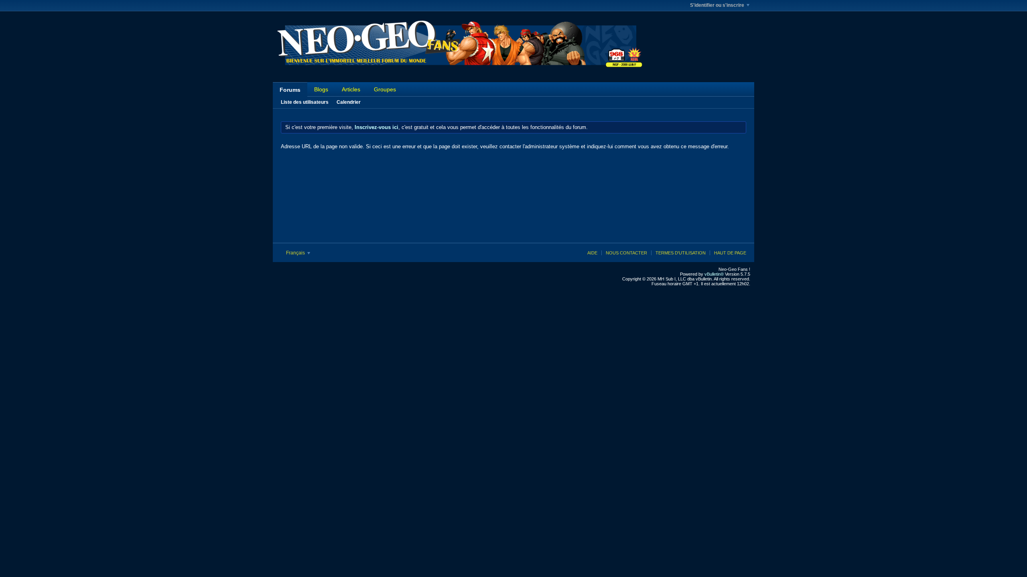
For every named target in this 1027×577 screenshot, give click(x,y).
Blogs (321, 89)
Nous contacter (626, 252)
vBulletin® (714, 274)
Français (296, 253)
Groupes (385, 89)
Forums (290, 90)
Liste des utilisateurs (305, 102)
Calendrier (349, 102)
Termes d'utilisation (681, 252)
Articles (351, 89)
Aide (592, 252)
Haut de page (730, 252)
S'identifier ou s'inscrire (717, 5)
